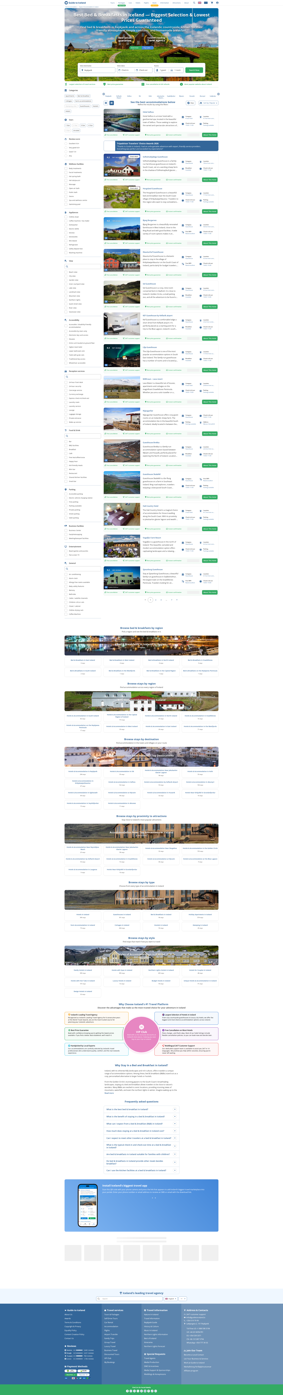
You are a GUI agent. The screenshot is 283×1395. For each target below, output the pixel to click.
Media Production (151, 1362)
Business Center (75, 530)
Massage (72, 184)
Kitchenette (73, 237)
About (186, 3)
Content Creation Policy (74, 1334)
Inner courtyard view (76, 284)
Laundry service (75, 406)
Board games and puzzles (78, 551)
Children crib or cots (76, 602)
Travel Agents (149, 1358)
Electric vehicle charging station (81, 498)
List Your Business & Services (196, 1359)
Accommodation (111, 1326)
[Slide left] (103, 94)
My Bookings (109, 1362)
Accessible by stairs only (78, 331)
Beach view (73, 272)
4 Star (90, 125)
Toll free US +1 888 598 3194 (198, 1328)
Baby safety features (76, 586)
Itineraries (148, 1342)
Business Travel (110, 1350)
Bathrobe (72, 594)
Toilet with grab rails (76, 355)
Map (192, 103)
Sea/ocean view (74, 312)
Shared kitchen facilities (78, 477)
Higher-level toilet (75, 347)
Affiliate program (191, 1371)
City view (72, 276)
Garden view (73, 280)
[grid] (106, 103)
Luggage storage (75, 414)
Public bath (73, 192)
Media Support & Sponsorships (157, 1370)
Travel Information (152, 1318)
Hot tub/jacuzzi (74, 180)
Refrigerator (73, 245)
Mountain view (74, 296)
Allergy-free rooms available (79, 582)
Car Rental (108, 1322)
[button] (122, 120)
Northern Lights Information (156, 1334)
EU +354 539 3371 (194, 1335)
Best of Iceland (150, 1338)
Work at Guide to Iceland (194, 1363)
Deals (154, 3)
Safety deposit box (76, 249)
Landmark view (74, 292)
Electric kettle (74, 229)
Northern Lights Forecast (154, 1346)
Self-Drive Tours (111, 1318)
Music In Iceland (150, 1330)
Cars (130, 3)
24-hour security (75, 386)
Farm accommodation (83, 101)
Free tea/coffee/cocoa (77, 457)
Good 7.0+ (72, 152)
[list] (111, 103)
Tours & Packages (111, 1314)
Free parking (73, 502)
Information (164, 3)
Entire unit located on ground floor (82, 343)
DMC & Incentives (151, 1366)
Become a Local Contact (194, 1355)
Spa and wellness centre (78, 200)
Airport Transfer (111, 1334)
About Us (68, 1314)
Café (70, 453)
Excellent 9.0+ (74, 143)
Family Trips (109, 1338)
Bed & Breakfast (83, 96)
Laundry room (74, 402)
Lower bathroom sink (77, 351)
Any (70, 156)
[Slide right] (218, 94)
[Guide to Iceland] (75, 2)
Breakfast (72, 449)
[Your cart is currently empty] (212, 3)
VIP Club (107, 1358)
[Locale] (199, 3)
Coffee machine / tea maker (79, 221)
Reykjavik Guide (150, 1322)
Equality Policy (70, 1330)
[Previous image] (106, 120)
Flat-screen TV (74, 555)
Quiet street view (75, 304)
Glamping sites (71, 106)
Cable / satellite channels (78, 598)
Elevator (72, 339)
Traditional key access (77, 359)
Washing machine (75, 253)
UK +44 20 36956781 (195, 1332)
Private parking (74, 510)
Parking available (75, 506)
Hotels (138, 3)
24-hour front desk (76, 382)
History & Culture (151, 1326)
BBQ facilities (74, 445)
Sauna (71, 196)
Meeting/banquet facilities (79, 538)
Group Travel (109, 1342)
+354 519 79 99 (192, 1320)
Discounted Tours (111, 1354)
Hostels (95, 106)
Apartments (70, 96)
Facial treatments (75, 172)
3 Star (83, 125)
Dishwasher (73, 225)
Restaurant (73, 473)
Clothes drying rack (76, 610)
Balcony (72, 590)
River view (72, 308)
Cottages (69, 101)
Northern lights (74, 300)
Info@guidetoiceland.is (195, 1317)
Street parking (74, 514)
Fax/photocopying (75, 534)
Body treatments (75, 168)
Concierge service (75, 390)
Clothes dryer (74, 217)
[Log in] (217, 3)
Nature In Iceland (151, 1314)
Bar (70, 441)
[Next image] (138, 120)
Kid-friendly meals (76, 465)
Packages (121, 3)
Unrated (76, 130)
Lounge (71, 410)
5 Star (68, 130)
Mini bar (72, 469)
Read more (109, 1093)
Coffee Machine (75, 614)
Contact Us (69, 1338)
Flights (146, 3)
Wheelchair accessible (77, 363)
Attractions (177, 3)
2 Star (75, 125)
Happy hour (73, 461)
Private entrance (75, 418)
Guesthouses (85, 106)
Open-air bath (74, 188)
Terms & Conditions (73, 1322)
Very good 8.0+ (74, 148)
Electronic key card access (78, 335)
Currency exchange (76, 394)
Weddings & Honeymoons (155, 1374)
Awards (68, 1318)
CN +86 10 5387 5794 (195, 1339)
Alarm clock (73, 578)
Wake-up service (75, 422)
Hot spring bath (75, 176)
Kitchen (72, 233)
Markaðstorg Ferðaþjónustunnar (197, 1367)
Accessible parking (76, 494)
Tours (112, 3)
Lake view (72, 288)
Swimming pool (74, 204)
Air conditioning (75, 574)
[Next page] (177, 600)
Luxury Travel (110, 1346)
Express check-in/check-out (79, 398)
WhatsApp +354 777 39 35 (197, 1342)
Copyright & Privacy (73, 1326)
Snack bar (72, 481)
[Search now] (194, 3)
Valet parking (74, 518)
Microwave (73, 241)
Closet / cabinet (74, 606)
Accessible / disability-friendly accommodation (80, 325)
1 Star (68, 125)
